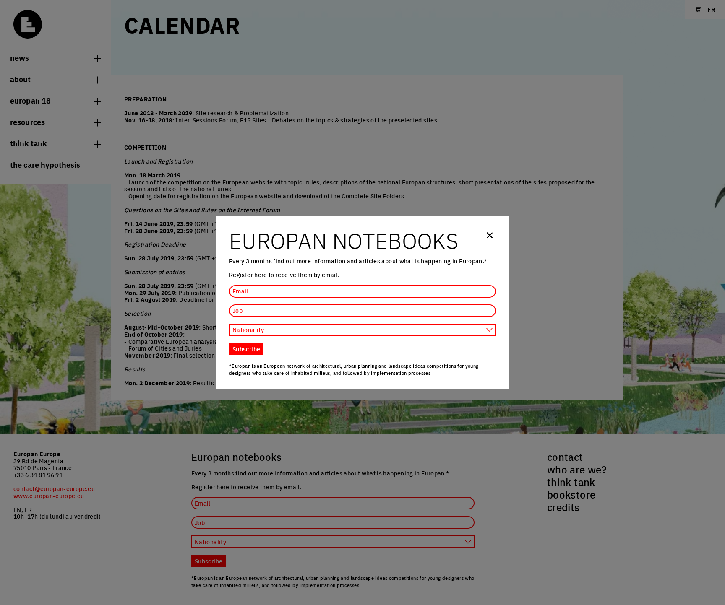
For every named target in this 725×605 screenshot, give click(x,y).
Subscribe (246, 349)
